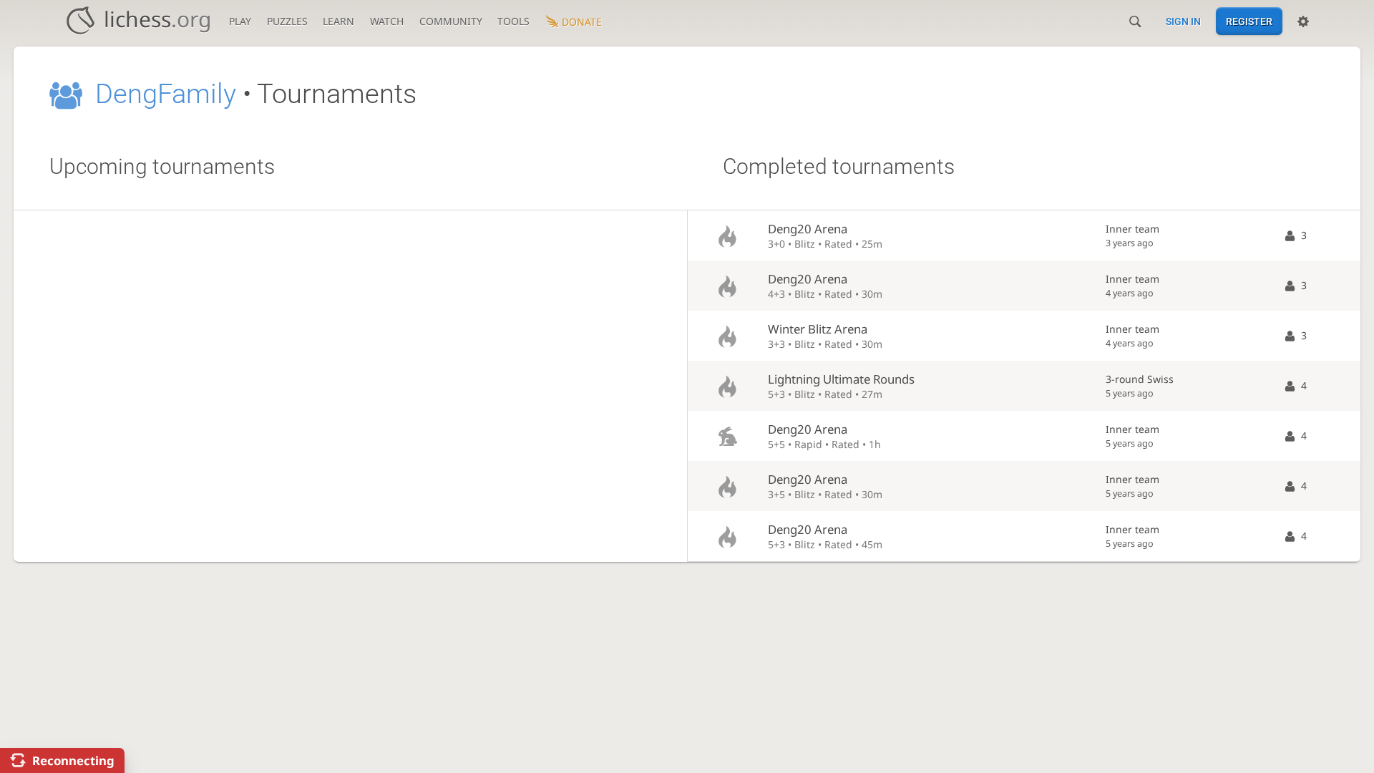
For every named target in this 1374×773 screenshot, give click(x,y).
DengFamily (165, 94)
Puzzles (287, 21)
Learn (338, 21)
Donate (582, 22)
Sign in (1183, 21)
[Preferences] (1303, 21)
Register (1249, 21)
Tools (513, 21)
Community (450, 21)
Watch (387, 21)
